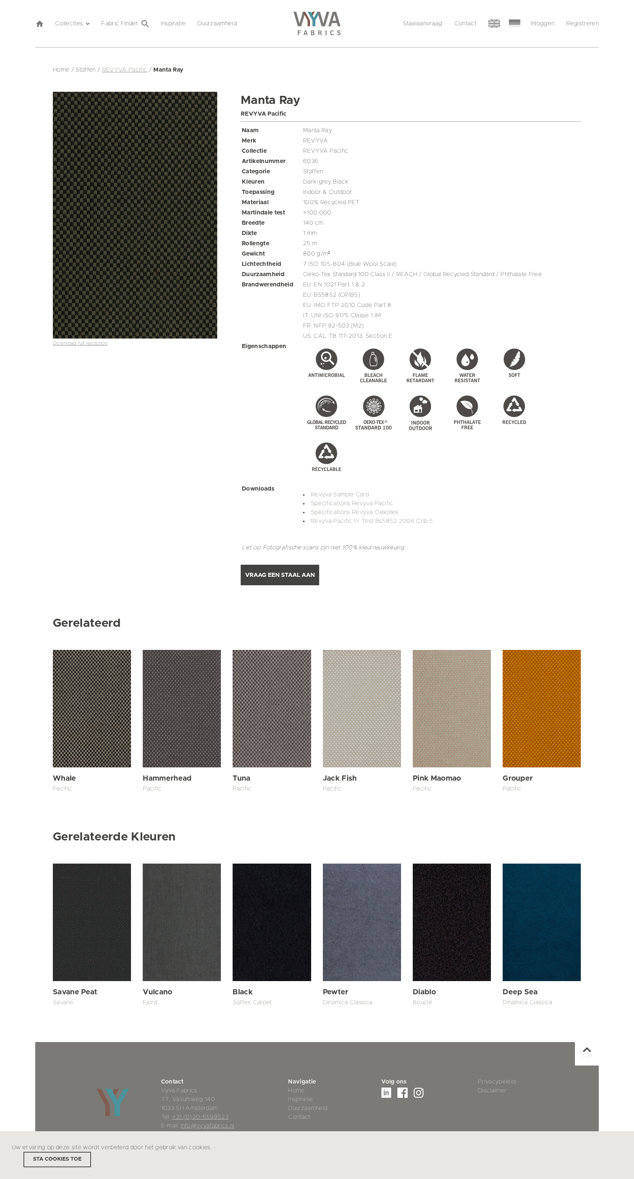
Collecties (69, 23)
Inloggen (543, 23)
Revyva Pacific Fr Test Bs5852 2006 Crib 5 (372, 521)
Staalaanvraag (422, 23)
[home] (39, 23)
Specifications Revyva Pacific (352, 503)
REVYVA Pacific (124, 70)
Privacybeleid (496, 1082)
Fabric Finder (119, 23)
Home (296, 1090)
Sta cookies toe (57, 1159)
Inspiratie (173, 23)
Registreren (582, 23)
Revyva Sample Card (340, 495)
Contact (465, 23)
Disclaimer (492, 1090)
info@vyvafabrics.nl (207, 1126)
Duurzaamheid (217, 23)
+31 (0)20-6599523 (200, 1117)
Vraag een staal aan (280, 575)
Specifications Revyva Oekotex (355, 512)
